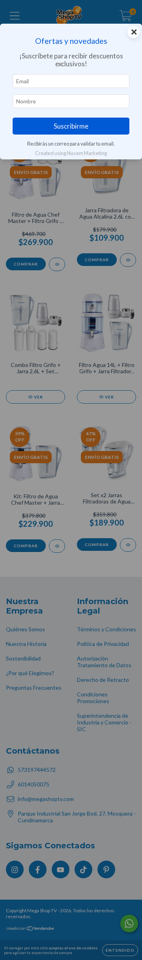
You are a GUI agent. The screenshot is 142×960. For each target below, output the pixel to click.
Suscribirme (71, 126)
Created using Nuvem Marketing (71, 153)
